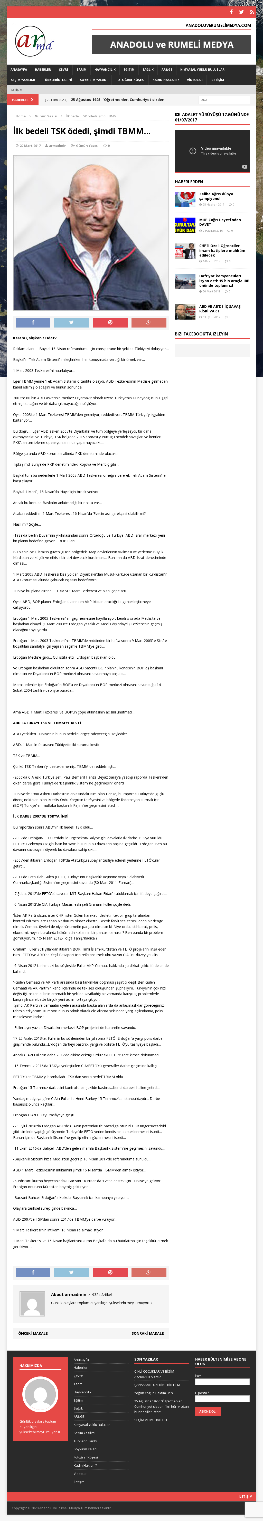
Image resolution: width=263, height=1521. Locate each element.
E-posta (202, 1393)
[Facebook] (231, 12)
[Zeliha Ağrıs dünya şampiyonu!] (185, 204)
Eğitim (129, 69)
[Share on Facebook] (33, 323)
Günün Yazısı (87, 145)
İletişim (217, 80)
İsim (198, 1376)
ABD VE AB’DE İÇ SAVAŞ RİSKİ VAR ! (220, 308)
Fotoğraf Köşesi (130, 80)
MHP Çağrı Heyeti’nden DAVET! (220, 222)
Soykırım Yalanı (94, 80)
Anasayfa (19, 69)
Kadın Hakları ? (166, 80)
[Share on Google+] (149, 323)
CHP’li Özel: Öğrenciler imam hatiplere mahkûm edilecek (222, 250)
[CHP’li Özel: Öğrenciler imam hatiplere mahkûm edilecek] (185, 255)
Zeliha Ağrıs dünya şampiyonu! (216, 196)
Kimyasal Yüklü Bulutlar (202, 69)
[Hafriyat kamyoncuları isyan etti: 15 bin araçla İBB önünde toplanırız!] (185, 286)
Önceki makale (33, 1333)
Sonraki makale (148, 1333)
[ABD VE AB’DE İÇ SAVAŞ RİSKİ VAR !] (185, 316)
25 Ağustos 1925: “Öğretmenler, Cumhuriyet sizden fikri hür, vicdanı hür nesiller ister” (161, 1406)
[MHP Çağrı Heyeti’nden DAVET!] (185, 230)
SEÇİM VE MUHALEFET (150, 1419)
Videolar (195, 80)
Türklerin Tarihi (57, 80)
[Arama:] (224, 99)
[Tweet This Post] (71, 323)
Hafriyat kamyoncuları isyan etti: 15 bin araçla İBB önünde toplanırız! (224, 280)
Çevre (64, 69)
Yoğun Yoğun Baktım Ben (153, 1393)
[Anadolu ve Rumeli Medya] (46, 41)
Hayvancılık (105, 69)
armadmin (58, 145)
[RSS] (251, 12)
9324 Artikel (102, 1294)
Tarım (82, 69)
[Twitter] (241, 12)
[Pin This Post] (110, 323)
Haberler (43, 69)
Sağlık (148, 69)
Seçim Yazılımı (23, 80)
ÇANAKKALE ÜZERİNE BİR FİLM (157, 1384)
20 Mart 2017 (30, 145)
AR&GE (167, 69)
